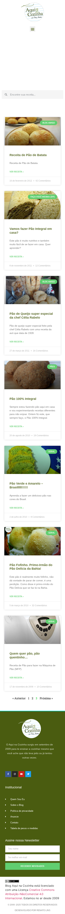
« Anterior (19, 698)
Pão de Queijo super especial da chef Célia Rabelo (31, 315)
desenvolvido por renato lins (32, 910)
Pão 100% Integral (23, 399)
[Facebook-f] (8, 774)
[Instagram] (15, 774)
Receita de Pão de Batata (28, 155)
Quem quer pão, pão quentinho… (25, 655)
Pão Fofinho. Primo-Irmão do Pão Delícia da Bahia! (31, 567)
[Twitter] (28, 774)
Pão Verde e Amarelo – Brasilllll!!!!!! (26, 485)
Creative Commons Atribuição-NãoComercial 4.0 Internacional (29, 894)
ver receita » (17, 172)
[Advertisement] (32, 62)
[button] (32, 29)
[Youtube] (21, 774)
